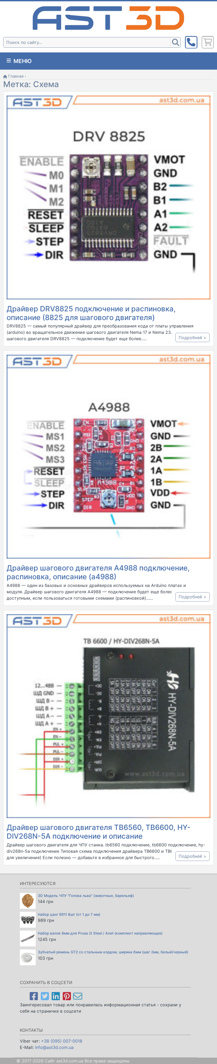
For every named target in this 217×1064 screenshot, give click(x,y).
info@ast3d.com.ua (54, 1047)
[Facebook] (33, 996)
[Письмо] (77, 996)
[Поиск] (175, 42)
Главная (16, 76)
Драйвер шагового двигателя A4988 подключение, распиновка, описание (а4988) (98, 572)
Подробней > (192, 337)
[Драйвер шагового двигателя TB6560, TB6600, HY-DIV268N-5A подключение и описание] (108, 715)
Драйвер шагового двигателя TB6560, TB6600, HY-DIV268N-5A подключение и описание (99, 832)
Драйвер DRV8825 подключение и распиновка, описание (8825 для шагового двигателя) (91, 313)
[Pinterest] (66, 996)
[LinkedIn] (55, 996)
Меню (22, 61)
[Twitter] (44, 996)
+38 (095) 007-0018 (61, 1041)
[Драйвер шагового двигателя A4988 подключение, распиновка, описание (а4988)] (108, 456)
